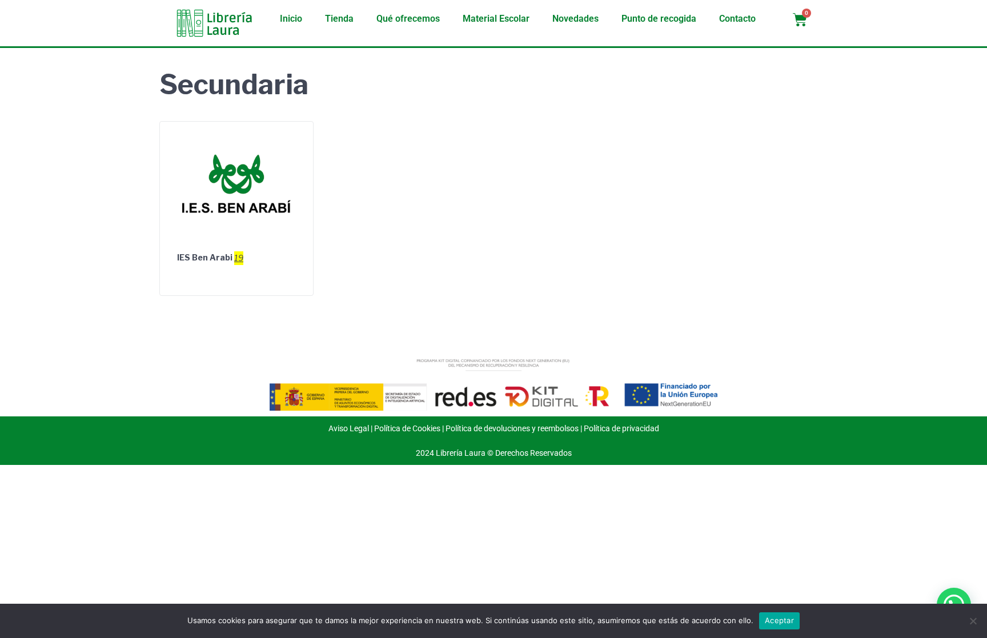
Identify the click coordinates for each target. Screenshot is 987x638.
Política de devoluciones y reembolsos (512, 428)
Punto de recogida (658, 18)
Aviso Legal (348, 428)
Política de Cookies (407, 428)
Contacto (737, 18)
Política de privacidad (621, 428)
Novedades (575, 18)
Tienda (339, 18)
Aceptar (779, 620)
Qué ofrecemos (408, 18)
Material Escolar (496, 18)
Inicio (291, 18)
